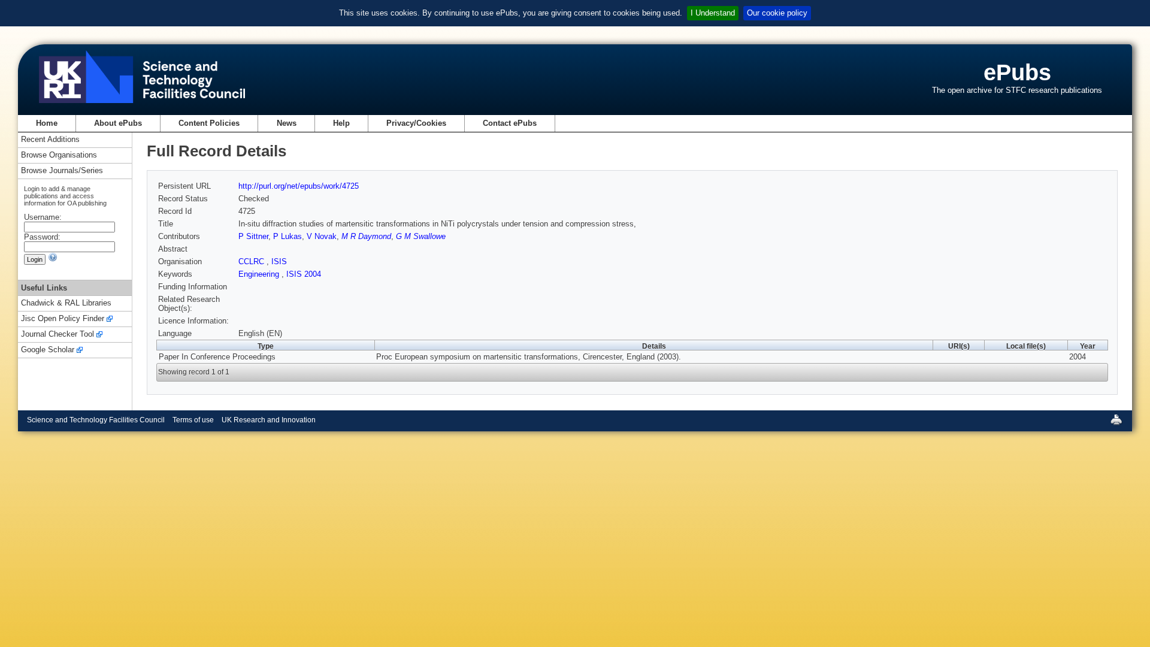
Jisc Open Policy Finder (62, 319)
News (286, 123)
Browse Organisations (59, 155)
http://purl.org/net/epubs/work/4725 (298, 186)
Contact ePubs (510, 123)
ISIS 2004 (303, 274)
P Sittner (253, 236)
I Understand (713, 12)
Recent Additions (50, 139)
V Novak (322, 236)
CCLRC (252, 261)
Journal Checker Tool (57, 334)
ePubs (1017, 72)
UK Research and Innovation (269, 420)
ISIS (279, 261)
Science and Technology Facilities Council (96, 420)
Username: (43, 217)
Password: (42, 236)
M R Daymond (366, 236)
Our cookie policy (777, 12)
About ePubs (118, 123)
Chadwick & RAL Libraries (66, 303)
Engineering (260, 274)
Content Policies (209, 123)
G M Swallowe (421, 236)
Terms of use (193, 420)
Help (341, 123)
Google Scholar (47, 350)
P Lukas (287, 236)
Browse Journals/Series (62, 171)
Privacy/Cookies (416, 123)
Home (47, 123)
